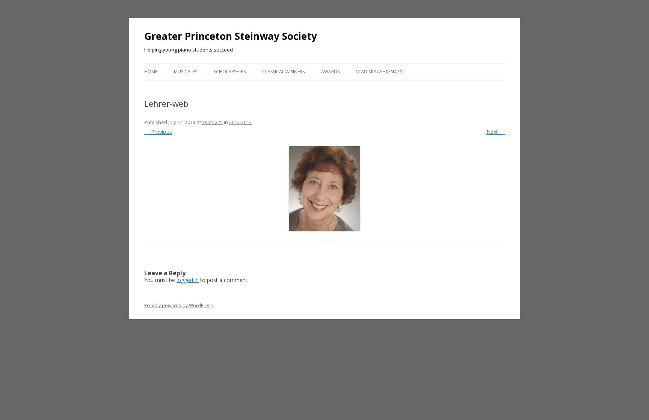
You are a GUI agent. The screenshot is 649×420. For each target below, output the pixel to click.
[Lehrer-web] (324, 188)
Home (150, 71)
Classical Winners (283, 71)
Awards (330, 71)
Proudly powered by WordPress (178, 305)
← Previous (158, 131)
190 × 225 (212, 122)
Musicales (185, 71)
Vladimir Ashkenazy (379, 71)
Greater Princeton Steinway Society (230, 36)
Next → (495, 131)
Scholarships (230, 71)
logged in (188, 280)
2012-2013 (240, 122)
